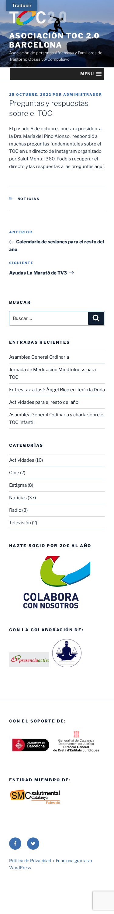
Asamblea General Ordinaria (39, 357)
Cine (14, 472)
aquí (99, 166)
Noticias (29, 199)
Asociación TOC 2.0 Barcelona (54, 40)
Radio (15, 510)
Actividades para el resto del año (43, 402)
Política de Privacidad (30, 860)
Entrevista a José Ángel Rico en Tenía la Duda (57, 389)
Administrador (82, 94)
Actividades (21, 460)
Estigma (18, 485)
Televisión (20, 522)
